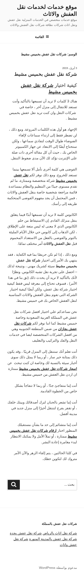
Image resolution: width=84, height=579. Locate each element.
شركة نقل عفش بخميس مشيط (45, 74)
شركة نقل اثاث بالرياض (60, 533)
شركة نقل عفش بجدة (26, 533)
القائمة (39, 37)
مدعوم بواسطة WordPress (58, 568)
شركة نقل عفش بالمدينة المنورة (53, 539)
